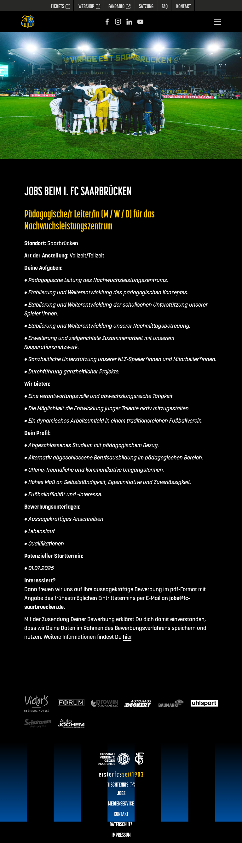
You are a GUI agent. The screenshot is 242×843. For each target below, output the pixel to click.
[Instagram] (118, 22)
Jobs (121, 794)
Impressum (121, 835)
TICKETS (57, 7)
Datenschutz (121, 825)
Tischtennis (117, 785)
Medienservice (121, 804)
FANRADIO (116, 7)
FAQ (165, 7)
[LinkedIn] (129, 22)
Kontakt (183, 7)
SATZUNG (146, 7)
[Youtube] (140, 22)
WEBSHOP (86, 7)
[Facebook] (107, 22)
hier (127, 637)
